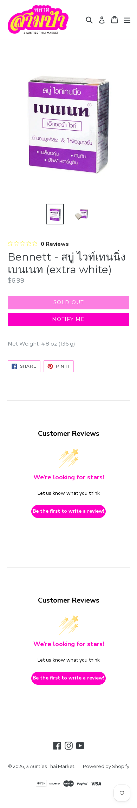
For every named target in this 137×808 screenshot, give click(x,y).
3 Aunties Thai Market (50, 766)
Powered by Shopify (106, 766)
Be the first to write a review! (68, 511)
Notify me (68, 319)
